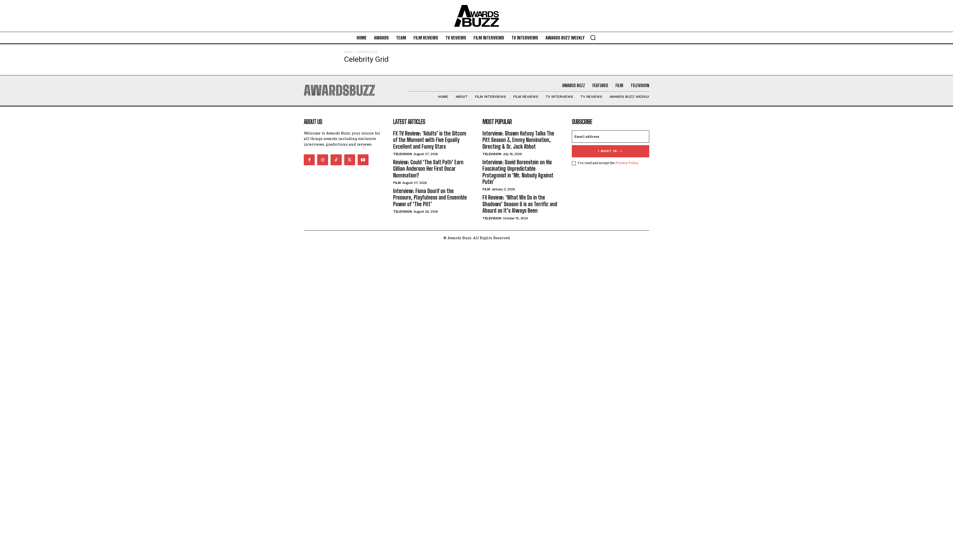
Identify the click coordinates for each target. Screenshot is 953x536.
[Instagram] (322, 159)
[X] (349, 159)
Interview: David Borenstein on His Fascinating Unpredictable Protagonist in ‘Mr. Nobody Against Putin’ (517, 172)
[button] (593, 37)
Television (402, 154)
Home (348, 52)
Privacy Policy (626, 163)
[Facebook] (309, 159)
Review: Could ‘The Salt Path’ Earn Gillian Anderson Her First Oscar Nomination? (428, 169)
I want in (607, 151)
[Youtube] (363, 159)
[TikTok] (336, 159)
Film (397, 183)
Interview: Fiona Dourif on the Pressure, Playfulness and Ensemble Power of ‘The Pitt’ (430, 197)
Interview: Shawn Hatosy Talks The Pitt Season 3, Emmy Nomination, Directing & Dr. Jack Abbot (518, 140)
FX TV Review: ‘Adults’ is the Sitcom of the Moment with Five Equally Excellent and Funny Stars (429, 140)
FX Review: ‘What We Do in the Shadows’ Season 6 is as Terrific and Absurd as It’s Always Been (519, 204)
